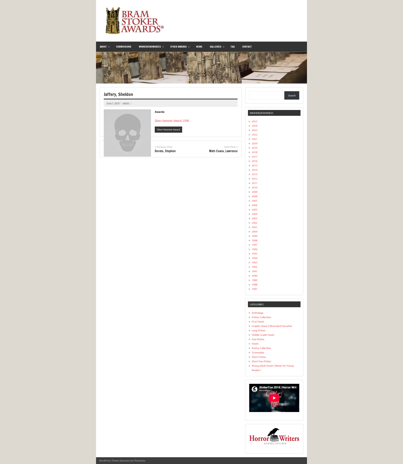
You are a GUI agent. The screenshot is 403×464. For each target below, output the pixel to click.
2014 (254, 169)
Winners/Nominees (150, 46)
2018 (254, 152)
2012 (254, 178)
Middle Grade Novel (263, 334)
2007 (254, 200)
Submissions (123, 46)
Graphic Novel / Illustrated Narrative (272, 325)
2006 (254, 205)
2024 (254, 125)
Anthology (257, 312)
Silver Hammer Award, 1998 (172, 120)
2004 (254, 213)
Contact (247, 46)
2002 (254, 222)
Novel (255, 343)
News (199, 46)
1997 (254, 244)
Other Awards (178, 46)
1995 (254, 253)
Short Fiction (259, 356)
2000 (254, 231)
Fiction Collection (261, 317)
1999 (254, 235)
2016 (254, 160)
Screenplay (258, 352)
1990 (254, 275)
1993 (254, 262)
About (103, 46)
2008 (254, 196)
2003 (254, 218)
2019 (254, 147)
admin (126, 102)
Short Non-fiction (261, 361)
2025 (254, 121)
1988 (254, 284)
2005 (254, 209)
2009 (254, 191)
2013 (254, 174)
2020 (254, 143)
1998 (254, 240)
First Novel (258, 321)
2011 (254, 182)
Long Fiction (258, 330)
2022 (254, 134)
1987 (254, 288)
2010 (254, 187)
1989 (254, 280)
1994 (254, 257)
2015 (254, 165)
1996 (254, 249)
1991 (254, 271)
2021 (254, 138)
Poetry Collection (261, 347)
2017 (254, 156)
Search (292, 95)
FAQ (233, 46)
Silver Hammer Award (168, 129)
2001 (254, 227)
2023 (254, 130)
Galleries (215, 46)
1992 (254, 266)
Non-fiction (258, 339)
